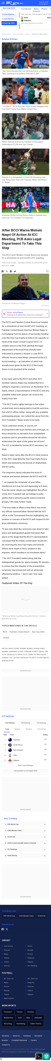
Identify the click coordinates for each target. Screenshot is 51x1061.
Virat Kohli (11, 837)
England (16, 760)
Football (23, 648)
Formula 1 (8, 1012)
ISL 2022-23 (8, 979)
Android (5, 661)
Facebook (11, 654)
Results (30, 950)
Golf (20, 1018)
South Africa (17, 745)
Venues (7, 966)
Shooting (8, 1024)
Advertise (5, 1036)
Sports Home (6, 34)
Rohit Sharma (12, 855)
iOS (12, 661)
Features (31, 958)
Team (7, 729)
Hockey (30, 1012)
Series (30, 946)
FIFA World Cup (13, 824)
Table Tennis (35, 1024)
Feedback (27, 1036)
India (15, 755)
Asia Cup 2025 (9, 8)
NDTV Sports (39, 651)
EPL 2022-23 (33, 979)
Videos (6, 958)
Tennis (20, 1012)
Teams (6, 962)
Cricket (6, 638)
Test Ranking (9, 723)
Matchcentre (9, 998)
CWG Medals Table (14, 830)
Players (30, 962)
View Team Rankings (25, 765)
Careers (34, 1040)
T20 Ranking (41, 723)
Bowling (29, 729)
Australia (16, 740)
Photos (44, 9)
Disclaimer (38, 1036)
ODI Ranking (25, 723)
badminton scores (16, 651)
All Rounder (42, 729)
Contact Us (6, 1045)
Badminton (8, 1018)
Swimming (20, 1024)
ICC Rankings (12, 849)
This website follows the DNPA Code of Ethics (19, 1049)
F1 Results (28, 651)
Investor (5, 1040)
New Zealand (18, 750)
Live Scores (8, 946)
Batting (17, 729)
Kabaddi (38, 1018)
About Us (16, 1036)
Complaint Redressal (19, 1040)
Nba (28, 1018)
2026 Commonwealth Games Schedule (21, 843)
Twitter (30, 654)
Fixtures (7, 950)
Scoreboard (26, 9)
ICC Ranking (32, 966)
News (36, 9)
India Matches (9, 19)
